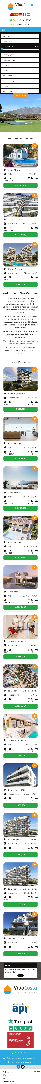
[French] (24, 14)
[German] (20, 14)
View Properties (20, 95)
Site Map (36, 1072)
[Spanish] (16, 14)
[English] (12, 14)
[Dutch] (28, 14)
